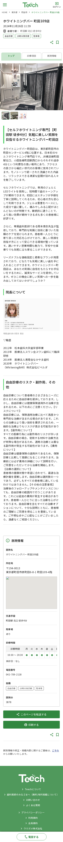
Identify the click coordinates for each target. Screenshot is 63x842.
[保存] (57, 42)
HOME (5, 12)
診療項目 (31, 55)
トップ (11, 55)
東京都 (14, 12)
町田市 (24, 12)
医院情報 (51, 55)
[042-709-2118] (32, 836)
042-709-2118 (14, 674)
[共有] (51, 42)
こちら (55, 750)
